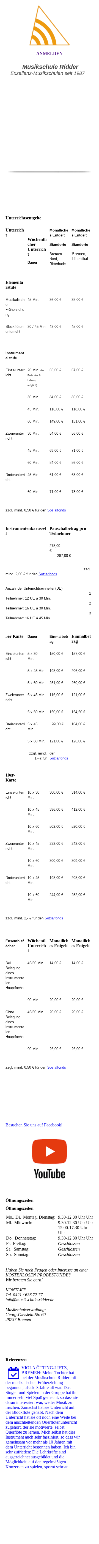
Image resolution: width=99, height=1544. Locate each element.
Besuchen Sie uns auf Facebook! (34, 1125)
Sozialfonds (56, 510)
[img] (50, 25)
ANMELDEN (49, 53)
